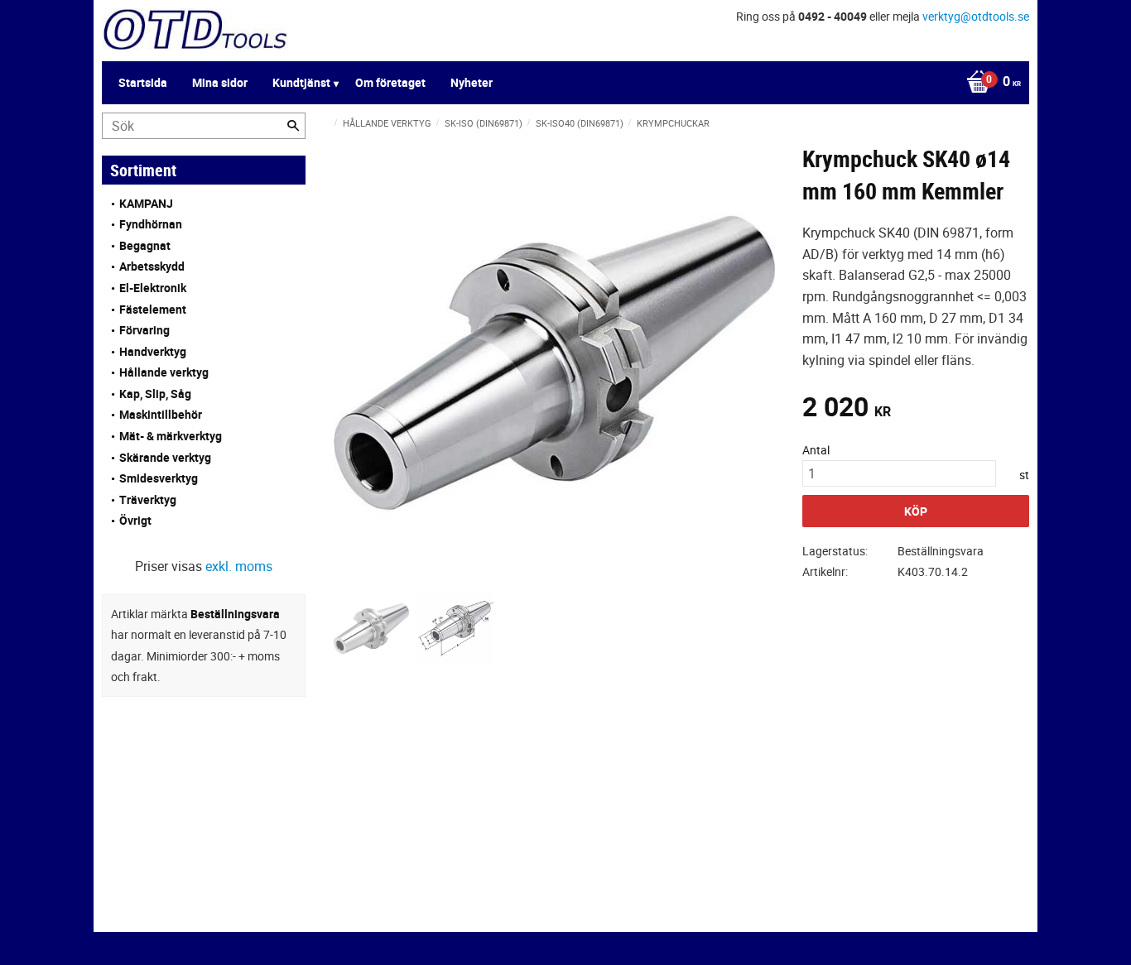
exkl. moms (238, 566)
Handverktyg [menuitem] (152, 351)
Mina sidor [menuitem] (220, 82)
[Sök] (293, 125)
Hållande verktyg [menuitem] (164, 372)
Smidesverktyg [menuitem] (158, 478)
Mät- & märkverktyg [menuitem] (170, 436)
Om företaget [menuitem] (390, 82)
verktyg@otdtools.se (975, 16)
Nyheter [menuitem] (471, 82)
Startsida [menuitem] (142, 82)
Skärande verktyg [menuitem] (165, 457)
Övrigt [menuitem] (135, 520)
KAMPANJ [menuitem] (146, 203)
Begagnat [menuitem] (145, 245)
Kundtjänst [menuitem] (301, 82)
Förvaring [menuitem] (144, 330)
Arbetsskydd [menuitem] (152, 266)
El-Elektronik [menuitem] (152, 287)
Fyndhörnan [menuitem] (150, 224)
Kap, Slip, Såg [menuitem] (155, 393)
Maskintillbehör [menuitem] (160, 414)
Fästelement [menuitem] (152, 309)
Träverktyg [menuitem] (147, 499)
